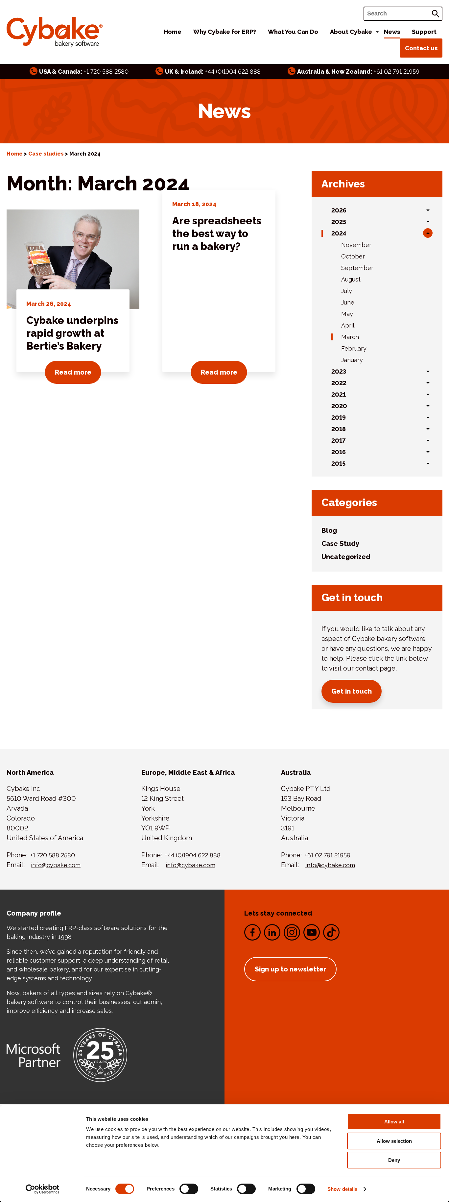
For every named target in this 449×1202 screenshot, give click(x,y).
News (392, 31)
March (350, 336)
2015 (338, 463)
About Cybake (351, 31)
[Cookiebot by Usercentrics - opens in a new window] (42, 1189)
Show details (342, 1189)
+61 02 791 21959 (396, 71)
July (346, 290)
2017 (338, 440)
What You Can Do (293, 31)
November (356, 244)
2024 (338, 233)
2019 (338, 417)
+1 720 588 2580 (106, 71)
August (351, 279)
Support (424, 31)
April (347, 325)
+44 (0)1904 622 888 (233, 71)
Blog (329, 530)
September (357, 267)
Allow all (394, 1121)
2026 (338, 210)
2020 (339, 406)
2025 (338, 221)
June (347, 302)
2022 (338, 383)
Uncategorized (345, 557)
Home (172, 31)
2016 (338, 452)
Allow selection (394, 1141)
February (353, 348)
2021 (338, 394)
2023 (338, 371)
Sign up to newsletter (290, 969)
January (352, 359)
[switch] (188, 1189)
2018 (338, 429)
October (353, 256)
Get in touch (351, 691)
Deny (394, 1160)
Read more (78, 372)
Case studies (46, 154)
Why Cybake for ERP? (224, 31)
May (347, 313)
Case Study (340, 544)
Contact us (421, 48)
